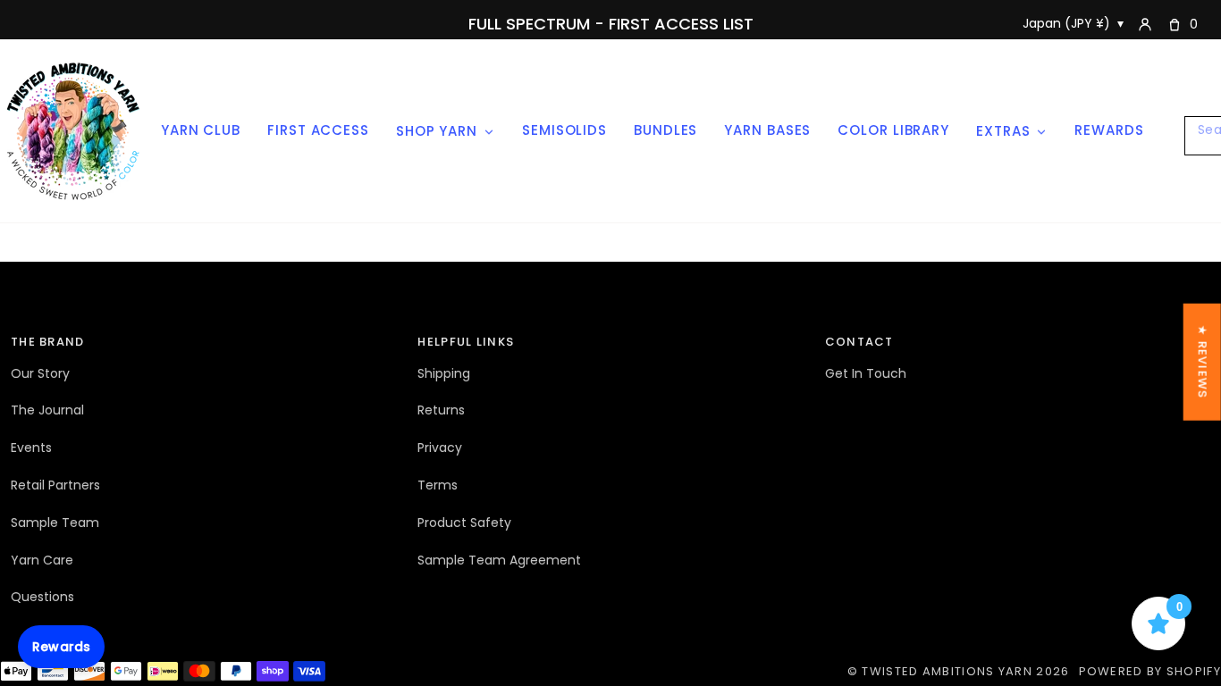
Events (31, 447)
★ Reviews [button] (1202, 362)
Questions (42, 597)
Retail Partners (55, 485)
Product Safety (464, 522)
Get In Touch (865, 373)
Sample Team (55, 522)
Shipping (443, 373)
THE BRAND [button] (48, 341)
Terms (437, 485)
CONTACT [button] (859, 341)
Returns (441, 410)
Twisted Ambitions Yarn (947, 671)
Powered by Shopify (1150, 671)
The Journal (47, 410)
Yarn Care (42, 560)
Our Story (40, 373)
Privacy (439, 447)
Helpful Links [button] (465, 341)
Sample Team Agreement (499, 560)
